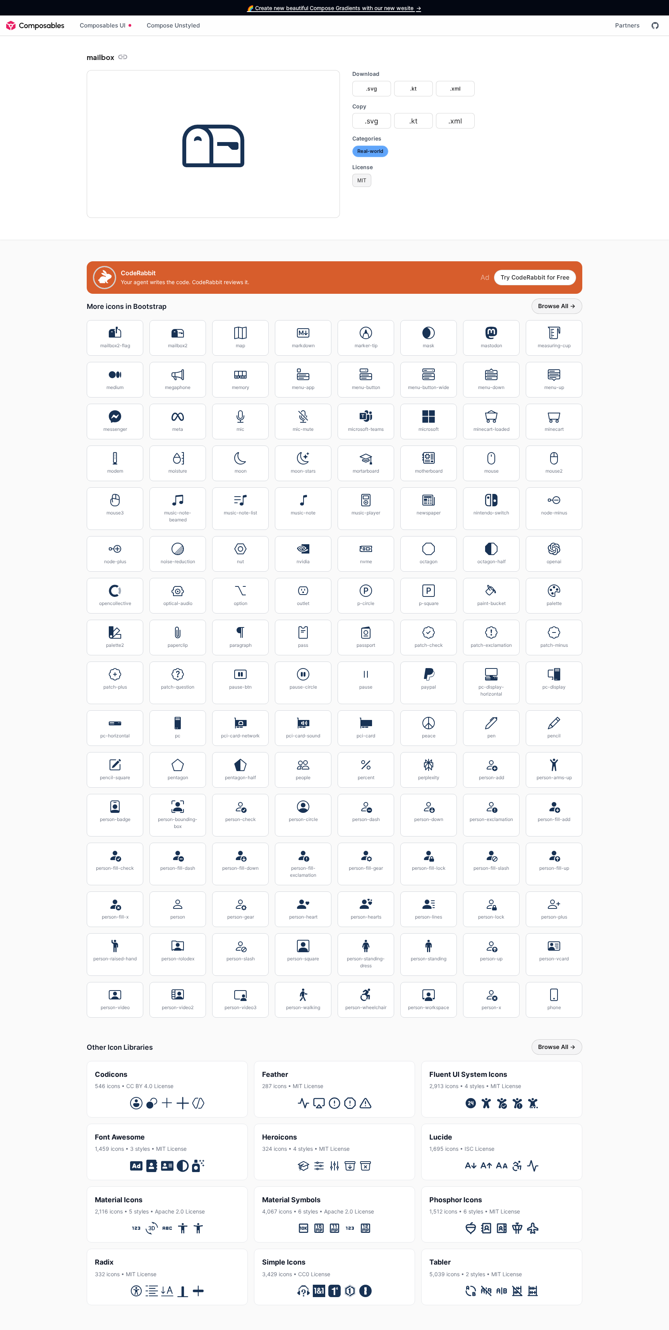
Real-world (370, 151)
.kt (413, 88)
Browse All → (557, 306)
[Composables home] (35, 25)
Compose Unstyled (173, 25)
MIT (361, 180)
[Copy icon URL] (122, 56)
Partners (627, 25)
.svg (371, 88)
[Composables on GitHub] (655, 25)
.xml (455, 88)
